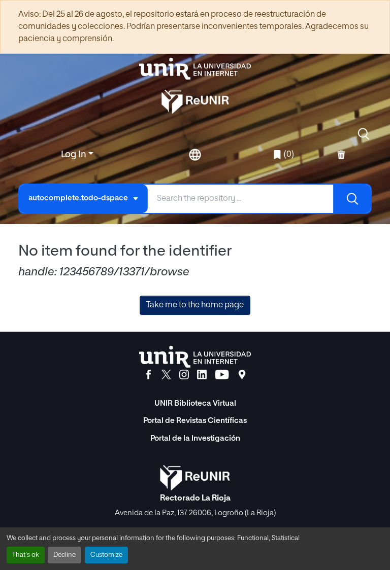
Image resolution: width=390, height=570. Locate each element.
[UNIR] (195, 357)
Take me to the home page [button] (195, 305)
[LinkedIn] (202, 375)
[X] (166, 375)
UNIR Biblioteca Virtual (195, 403)
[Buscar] (352, 199)
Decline (64, 555)
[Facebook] (148, 375)
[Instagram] (184, 375)
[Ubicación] (242, 375)
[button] (364, 134)
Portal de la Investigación (195, 438)
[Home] (195, 69)
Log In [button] (74, 154)
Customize (106, 555)
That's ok (25, 555)
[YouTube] (222, 375)
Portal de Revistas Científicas (195, 420)
